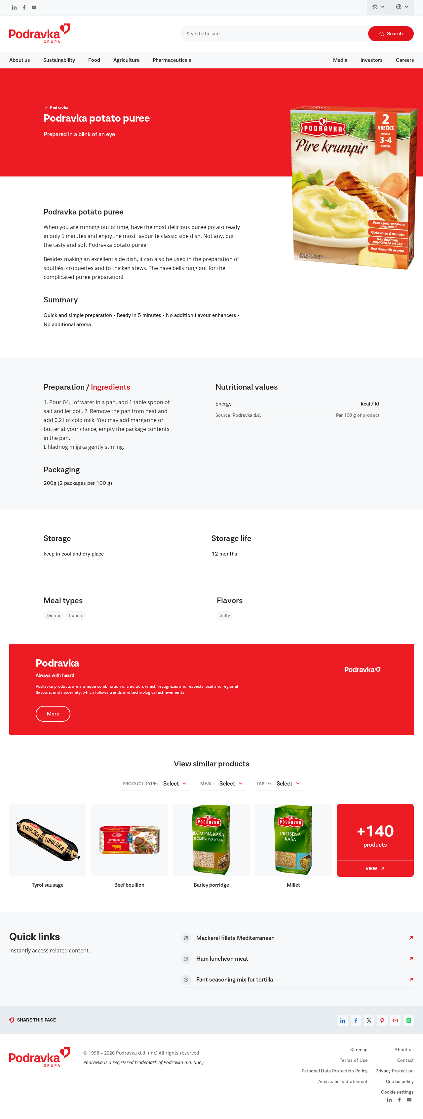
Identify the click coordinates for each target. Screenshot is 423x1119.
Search (395, 33)
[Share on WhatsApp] (409, 1020)
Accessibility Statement (342, 1081)
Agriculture (126, 60)
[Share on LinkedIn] (342, 1020)
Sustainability (59, 60)
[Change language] (402, 7)
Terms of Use (353, 1060)
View (371, 869)
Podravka (59, 107)
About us (19, 60)
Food (94, 60)
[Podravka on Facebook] (24, 8)
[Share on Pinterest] (382, 1020)
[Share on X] (369, 1020)
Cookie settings (397, 1092)
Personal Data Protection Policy (335, 1071)
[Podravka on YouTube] (34, 8)
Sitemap (358, 1050)
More (53, 713)
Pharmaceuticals (172, 60)
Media (340, 60)
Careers (405, 60)
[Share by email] (395, 1020)
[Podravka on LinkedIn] (14, 8)
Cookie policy (400, 1081)
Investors (372, 60)
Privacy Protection (394, 1071)
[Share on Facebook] (356, 1020)
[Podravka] (39, 41)
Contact (405, 1060)
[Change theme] (379, 7)
